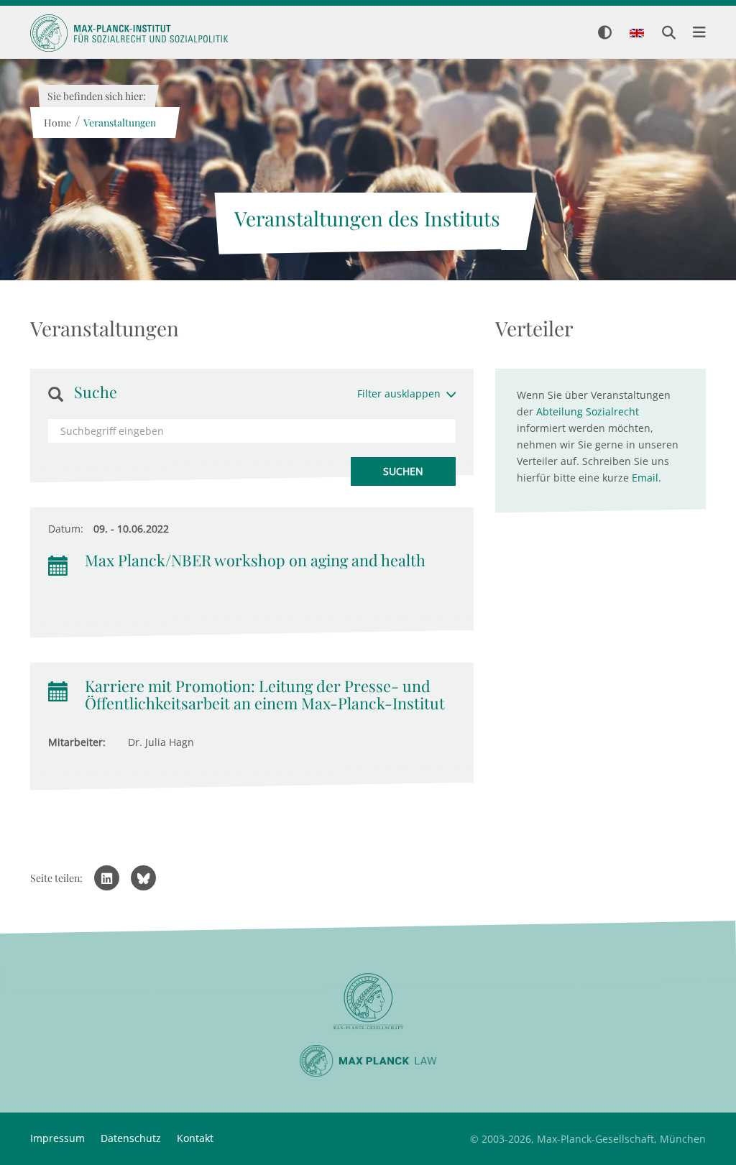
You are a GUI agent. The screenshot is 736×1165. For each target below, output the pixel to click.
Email (645, 477)
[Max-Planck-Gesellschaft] (368, 1001)
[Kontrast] (605, 33)
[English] (637, 34)
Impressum (57, 1138)
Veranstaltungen (119, 122)
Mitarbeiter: (77, 742)
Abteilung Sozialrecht (587, 411)
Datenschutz (131, 1138)
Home (56, 122)
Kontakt (195, 1138)
